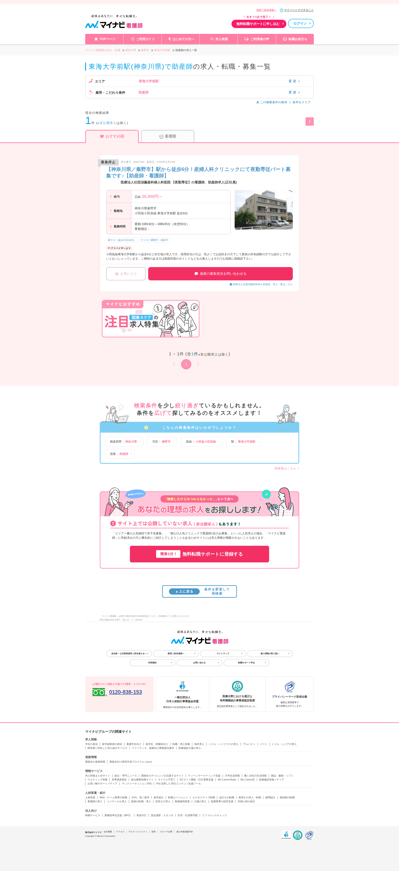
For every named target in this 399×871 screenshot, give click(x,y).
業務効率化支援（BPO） (118, 815)
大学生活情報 (232, 775)
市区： (161, 441)
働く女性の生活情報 (255, 775)
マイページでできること (299, 10)
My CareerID (247, 779)
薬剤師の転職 (287, 797)
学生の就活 (91, 744)
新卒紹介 (159, 797)
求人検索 (222, 39)
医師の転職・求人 (141, 801)
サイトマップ (223, 653)
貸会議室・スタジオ (162, 815)
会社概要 (108, 832)
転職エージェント (178, 797)
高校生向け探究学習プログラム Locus (131, 761)
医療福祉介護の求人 (190, 748)
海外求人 (199, 744)
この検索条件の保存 (273, 102)
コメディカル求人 (117, 801)
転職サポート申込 (246, 662)
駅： (243, 441)
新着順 (170, 136)
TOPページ (107, 39)
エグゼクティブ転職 (203, 797)
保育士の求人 (162, 801)
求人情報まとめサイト (97, 775)
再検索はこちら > (287, 468)
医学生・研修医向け (157, 744)
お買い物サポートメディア (102, 783)
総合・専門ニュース (126, 775)
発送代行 (142, 815)
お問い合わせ (199, 662)
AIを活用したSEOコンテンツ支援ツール (178, 783)
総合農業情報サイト (142, 779)
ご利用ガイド (145, 39)
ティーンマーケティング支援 (204, 775)
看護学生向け (133, 744)
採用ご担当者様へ (266, 10)
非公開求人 (108, 123)
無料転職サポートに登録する (201, 554)
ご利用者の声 (259, 39)
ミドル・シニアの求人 (284, 744)
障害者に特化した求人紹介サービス (107, 748)
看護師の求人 (94, 801)
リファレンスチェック (214, 815)
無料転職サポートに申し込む (258, 24)
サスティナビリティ (138, 832)
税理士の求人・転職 (250, 797)
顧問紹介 (270, 797)
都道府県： (123, 441)
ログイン (300, 23)
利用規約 (152, 662)
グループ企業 (166, 832)
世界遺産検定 (119, 779)
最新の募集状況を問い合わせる (223, 273)
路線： (201, 441)
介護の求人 (200, 801)
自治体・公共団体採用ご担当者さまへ (129, 653)
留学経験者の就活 (112, 744)
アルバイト (249, 744)
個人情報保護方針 (184, 832)
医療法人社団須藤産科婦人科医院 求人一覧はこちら (263, 284)
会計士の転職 (226, 797)
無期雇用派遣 (182, 801)
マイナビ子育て (166, 779)
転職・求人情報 (181, 744)
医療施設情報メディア (271, 779)
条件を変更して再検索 (202, 591)
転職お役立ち (298, 39)
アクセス (120, 832)
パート (263, 744)
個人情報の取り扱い (270, 653)
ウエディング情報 (97, 779)
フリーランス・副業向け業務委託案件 (153, 748)
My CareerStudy (227, 779)
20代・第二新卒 (140, 797)
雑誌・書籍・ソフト (282, 775)
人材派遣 (90, 797)
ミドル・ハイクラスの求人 (224, 744)
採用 (153, 832)
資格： (119, 453)
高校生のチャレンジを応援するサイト (162, 775)
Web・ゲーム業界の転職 (113, 797)
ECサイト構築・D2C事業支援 (196, 779)
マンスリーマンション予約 (137, 783)
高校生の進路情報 (95, 761)
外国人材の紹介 (246, 801)
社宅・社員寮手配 (188, 815)
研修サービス (92, 815)
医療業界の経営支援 (222, 801)
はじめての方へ (184, 39)
